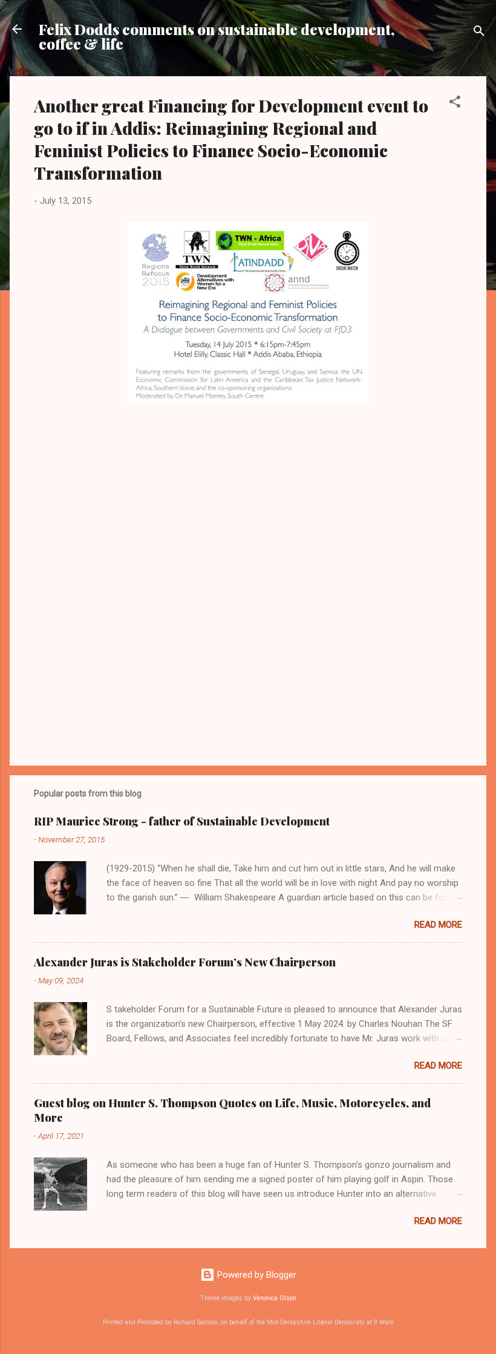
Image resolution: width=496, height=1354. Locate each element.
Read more (438, 924)
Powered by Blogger (255, 1274)
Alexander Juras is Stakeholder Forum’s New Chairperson (185, 962)
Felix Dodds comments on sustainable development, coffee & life (216, 36)
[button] (455, 103)
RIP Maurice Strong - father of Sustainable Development (182, 821)
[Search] (479, 33)
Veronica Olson (274, 1298)
